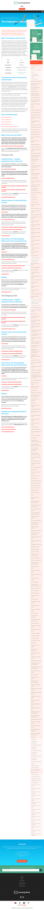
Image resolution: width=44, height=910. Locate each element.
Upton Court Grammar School (35, 671)
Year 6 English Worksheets (34, 759)
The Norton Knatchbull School (35, 626)
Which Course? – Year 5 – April (36, 817)
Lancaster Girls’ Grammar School (36, 363)
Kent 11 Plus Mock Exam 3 (6, 122)
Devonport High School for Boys (35, 225)
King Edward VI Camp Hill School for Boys (36, 331)
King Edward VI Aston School (35, 327)
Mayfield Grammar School (36, 392)
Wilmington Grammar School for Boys (35, 712)
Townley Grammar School (36, 660)
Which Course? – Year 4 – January (36, 810)
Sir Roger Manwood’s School (35, 517)
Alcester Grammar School (36, 81)
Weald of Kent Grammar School (36, 697)
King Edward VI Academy (36, 323)
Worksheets (33, 737)
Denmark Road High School (35, 221)
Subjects (33, 763)
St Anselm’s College (35, 551)
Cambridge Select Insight (36, 299)
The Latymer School (35, 623)
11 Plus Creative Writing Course (7, 178)
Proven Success (34, 79)
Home (22, 876)
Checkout (33, 163)
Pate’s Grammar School (35, 429)
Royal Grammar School (35, 487)
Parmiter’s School (34, 426)
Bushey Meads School (35, 144)
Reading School (34, 478)
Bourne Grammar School (36, 132)
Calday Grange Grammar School (36, 150)
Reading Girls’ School (35, 475)
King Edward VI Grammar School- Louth (36, 346)
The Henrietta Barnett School (35, 610)
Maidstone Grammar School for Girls (35, 387)
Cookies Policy (34, 199)
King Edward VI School (35, 360)
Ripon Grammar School (35, 485)
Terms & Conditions (35, 590)
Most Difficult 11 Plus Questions (35, 399)
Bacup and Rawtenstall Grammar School (35, 100)
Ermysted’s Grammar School (35, 248)
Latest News (22, 880)
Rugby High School (35, 490)
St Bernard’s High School (36, 557)
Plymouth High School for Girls (36, 432)
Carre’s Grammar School (36, 153)
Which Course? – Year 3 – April (36, 796)
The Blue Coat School (35, 593)
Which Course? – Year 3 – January (36, 799)
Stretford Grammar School (35, 578)
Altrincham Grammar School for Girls (35, 88)
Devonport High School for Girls (35, 229)
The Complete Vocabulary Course (8, 197)
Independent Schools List (36, 780)
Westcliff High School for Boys (36, 704)
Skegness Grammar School (35, 527)
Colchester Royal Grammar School (34, 189)
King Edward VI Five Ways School (36, 338)
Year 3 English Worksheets (34, 742)
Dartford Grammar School (36, 214)
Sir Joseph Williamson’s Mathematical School (35, 513)
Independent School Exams (35, 297)
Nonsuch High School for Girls (36, 412)
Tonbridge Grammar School (35, 646)
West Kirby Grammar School (35, 701)
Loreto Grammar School (36, 380)
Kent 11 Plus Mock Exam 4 (6, 124)
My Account (33, 402)
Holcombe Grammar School (35, 290)
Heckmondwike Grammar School (36, 276)
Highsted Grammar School (35, 283)
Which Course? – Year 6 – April (36, 827)
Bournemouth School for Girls (36, 137)
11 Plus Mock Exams (35, 65)
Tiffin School (33, 642)
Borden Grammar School (36, 124)
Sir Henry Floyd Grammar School (36, 509)
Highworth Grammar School (35, 286)
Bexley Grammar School (36, 114)
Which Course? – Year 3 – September (36, 803)
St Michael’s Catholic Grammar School (35, 563)
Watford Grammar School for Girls (36, 693)
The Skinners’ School (35, 635)
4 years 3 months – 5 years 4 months (35, 260)
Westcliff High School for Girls (36, 708)
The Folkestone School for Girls (35, 602)
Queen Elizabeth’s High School (35, 458)
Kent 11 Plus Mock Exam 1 (6, 117)
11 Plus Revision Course (6, 291)
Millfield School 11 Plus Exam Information (35, 396)
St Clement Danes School (36, 560)
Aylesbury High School (35, 97)
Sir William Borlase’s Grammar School (35, 523)
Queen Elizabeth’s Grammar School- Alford (36, 445)
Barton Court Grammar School (35, 104)
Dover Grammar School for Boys (35, 233)
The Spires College (34, 638)
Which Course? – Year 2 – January (36, 789)
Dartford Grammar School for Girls (36, 217)
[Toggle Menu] (42, 11)
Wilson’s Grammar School (36, 719)
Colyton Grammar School (36, 192)
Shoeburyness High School (35, 498)
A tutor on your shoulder (36, 70)
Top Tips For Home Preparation (35, 650)
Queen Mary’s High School (36, 467)
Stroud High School (35, 582)
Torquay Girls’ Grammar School (36, 657)
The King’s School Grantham (34, 616)
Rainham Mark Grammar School (36, 472)
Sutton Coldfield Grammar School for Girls (36, 585)
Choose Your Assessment (36, 257)
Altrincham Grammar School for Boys (35, 84)
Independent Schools (35, 778)
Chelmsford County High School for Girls (36, 166)
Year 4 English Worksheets (34, 747)
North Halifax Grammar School (36, 416)
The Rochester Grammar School (36, 630)
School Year (33, 739)
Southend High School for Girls (36, 541)
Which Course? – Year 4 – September (36, 813)
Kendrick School (34, 313)
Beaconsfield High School (36, 110)
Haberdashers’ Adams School (35, 273)
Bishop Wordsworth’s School (35, 121)
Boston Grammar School (36, 127)
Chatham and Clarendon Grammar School (36, 156)
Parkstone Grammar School (35, 423)
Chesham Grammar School (35, 170)
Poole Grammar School (35, 435)
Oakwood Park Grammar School (36, 420)
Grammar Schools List (35, 776)
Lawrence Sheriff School (35, 372)
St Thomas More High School (35, 571)
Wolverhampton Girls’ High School (35, 730)
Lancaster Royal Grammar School (36, 367)
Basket (32, 107)
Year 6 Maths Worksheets (36, 761)
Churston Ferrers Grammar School (34, 178)
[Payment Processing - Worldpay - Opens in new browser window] (22, 905)
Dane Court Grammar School (35, 211)
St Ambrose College (35, 549)
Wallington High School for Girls (36, 685)
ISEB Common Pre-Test (36, 305)
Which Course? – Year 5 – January (36, 820)
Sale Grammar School (35, 492)
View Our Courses (22, 861)
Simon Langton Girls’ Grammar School (35, 502)
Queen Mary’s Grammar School (35, 464)
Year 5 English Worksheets (34, 753)
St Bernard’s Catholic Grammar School (35, 554)
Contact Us (33, 195)
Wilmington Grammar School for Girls (35, 716)
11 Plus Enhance (4, 211)
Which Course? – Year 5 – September (36, 824)
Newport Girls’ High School (35, 406)
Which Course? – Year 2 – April (36, 785)
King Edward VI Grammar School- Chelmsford (36, 342)
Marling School (34, 390)
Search (32, 495)
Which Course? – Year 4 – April (36, 806)
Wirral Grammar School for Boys (35, 722)
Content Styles (34, 197)
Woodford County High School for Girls (35, 734)
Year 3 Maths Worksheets (36, 745)
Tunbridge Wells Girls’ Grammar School (35, 663)
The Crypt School (34, 599)
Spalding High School (35, 546)
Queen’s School (34, 469)
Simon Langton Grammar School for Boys (36, 505)
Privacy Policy (34, 437)
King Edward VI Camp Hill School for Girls (36, 334)
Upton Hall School (34, 674)
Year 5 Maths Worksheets (36, 756)
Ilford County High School (36, 293)
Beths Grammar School (35, 112)
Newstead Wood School (35, 409)
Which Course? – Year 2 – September (36, 792)
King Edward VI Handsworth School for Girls (35, 356)
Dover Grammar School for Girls (35, 237)
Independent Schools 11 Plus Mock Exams (36, 302)
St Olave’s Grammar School (35, 567)
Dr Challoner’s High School (35, 244)
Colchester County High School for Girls (36, 185)
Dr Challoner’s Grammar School (36, 241)
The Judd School (34, 613)
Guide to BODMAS (34, 269)
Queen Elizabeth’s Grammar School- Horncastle (34, 449)
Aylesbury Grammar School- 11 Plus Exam (35, 94)
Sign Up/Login (22, 8)
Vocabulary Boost (5, 274)
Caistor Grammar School (36, 147)
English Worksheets (35, 765)
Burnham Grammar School (35, 141)
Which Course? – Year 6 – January (36, 831)
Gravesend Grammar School (35, 264)
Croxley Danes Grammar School (36, 205)
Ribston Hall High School (36, 480)
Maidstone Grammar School (35, 383)
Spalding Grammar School (36, 544)
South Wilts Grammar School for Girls (35, 533)
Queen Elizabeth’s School (36, 461)
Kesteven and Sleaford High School (35, 321)
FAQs (32, 72)
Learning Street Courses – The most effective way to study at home (36, 376)
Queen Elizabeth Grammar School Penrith (36, 441)
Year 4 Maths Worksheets (36, 750)
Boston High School (35, 129)
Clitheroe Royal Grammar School (36, 181)
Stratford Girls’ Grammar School (36, 575)
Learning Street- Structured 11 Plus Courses (35, 75)
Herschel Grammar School (36, 279)
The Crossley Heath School (35, 596)
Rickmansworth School (35, 483)
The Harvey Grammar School (35, 606)
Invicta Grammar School (36, 307)
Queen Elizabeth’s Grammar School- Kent (35, 454)
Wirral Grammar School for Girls (35, 726)
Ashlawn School (34, 91)
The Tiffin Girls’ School (35, 640)
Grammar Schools (34, 774)
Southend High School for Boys (36, 537)
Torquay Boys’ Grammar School (36, 653)
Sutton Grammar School (36, 588)
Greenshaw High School (35, 267)
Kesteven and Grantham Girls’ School (36, 317)
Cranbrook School (34, 202)
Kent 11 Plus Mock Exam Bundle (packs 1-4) (9, 126)
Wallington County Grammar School (35, 681)
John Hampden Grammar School (36, 310)
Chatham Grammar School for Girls (35, 160)
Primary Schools (34, 782)
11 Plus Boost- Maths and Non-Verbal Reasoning (11, 267)
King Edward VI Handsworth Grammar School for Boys (35, 351)
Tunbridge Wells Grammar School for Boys (36, 667)
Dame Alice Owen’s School (36, 208)
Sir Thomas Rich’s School (36, 520)
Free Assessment (34, 255)
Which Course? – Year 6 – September (36, 834)
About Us (33, 67)
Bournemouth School (35, 134)
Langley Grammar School (36, 370)
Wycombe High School (35, 769)
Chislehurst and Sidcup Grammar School (35, 174)
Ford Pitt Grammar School (35, 252)
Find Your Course (34, 772)
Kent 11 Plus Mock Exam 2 (6, 119)
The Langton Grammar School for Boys (35, 620)
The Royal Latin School (35, 633)
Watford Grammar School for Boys (36, 689)
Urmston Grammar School (35, 677)
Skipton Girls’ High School (36, 530)
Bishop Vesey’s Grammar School (36, 118)
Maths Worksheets (35, 767)
